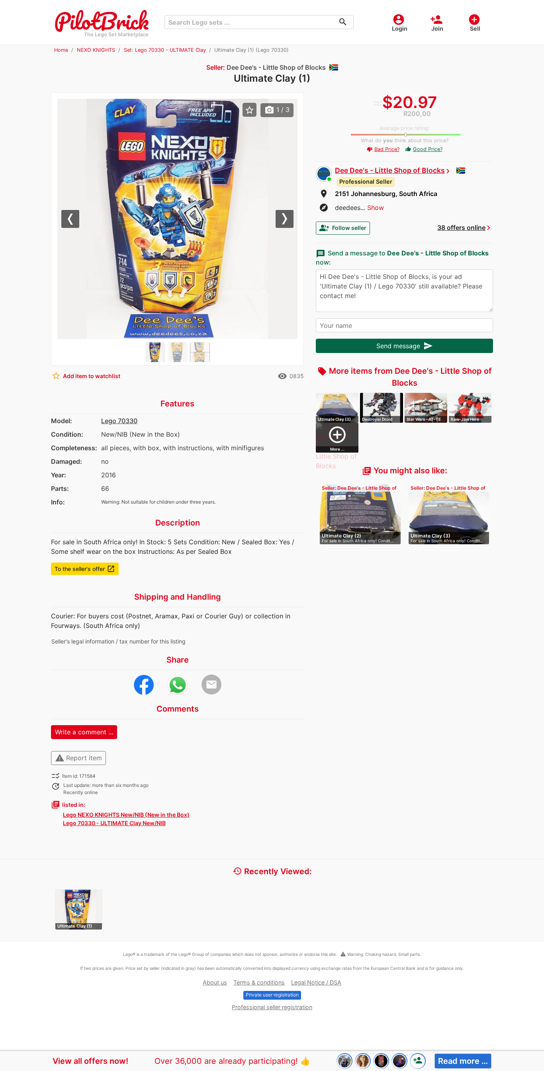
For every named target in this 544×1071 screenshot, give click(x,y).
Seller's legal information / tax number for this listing (118, 641)
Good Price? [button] (423, 149)
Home (61, 50)
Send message (404, 346)
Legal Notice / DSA (316, 982)
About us (215, 982)
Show (375, 208)
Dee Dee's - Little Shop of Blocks (390, 170)
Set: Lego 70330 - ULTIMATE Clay (165, 50)
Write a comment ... (84, 732)
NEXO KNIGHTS (96, 50)
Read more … (463, 1061)
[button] (75, 219)
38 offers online (461, 227)
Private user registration (272, 995)
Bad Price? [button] (383, 149)
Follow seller (342, 228)
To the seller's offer (85, 569)
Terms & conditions (259, 982)
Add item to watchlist (85, 376)
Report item (78, 758)
